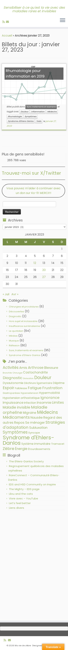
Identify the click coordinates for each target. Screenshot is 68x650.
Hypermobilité (49, 393)
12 (35, 263)
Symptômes (30, 116)
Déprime (59, 383)
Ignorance (49, 397)
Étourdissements (39, 449)
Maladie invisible (16, 407)
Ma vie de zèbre (23, 645)
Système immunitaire (35, 444)
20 (44, 270)
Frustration (52, 387)
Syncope (34, 432)
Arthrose (36, 367)
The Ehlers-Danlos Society (26, 461)
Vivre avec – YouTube (23, 498)
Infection (30, 403)
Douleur (24, 111)
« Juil (6, 294)
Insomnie (44, 402)
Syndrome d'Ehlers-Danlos (20, 121)
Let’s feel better (20, 503)
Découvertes (16, 311)
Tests (38, 121)
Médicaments (16, 417)
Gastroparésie (11, 393)
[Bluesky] (10, 22)
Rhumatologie (15, 116)
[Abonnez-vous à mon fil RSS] (4, 22)
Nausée (36, 417)
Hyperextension (29, 393)
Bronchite (7, 373)
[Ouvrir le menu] (62, 20)
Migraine (29, 413)
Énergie (21, 448)
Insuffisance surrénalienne (24, 326)
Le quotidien (16, 331)
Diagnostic (15, 316)
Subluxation (38, 427)
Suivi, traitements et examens (41, 106)
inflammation (37, 111)
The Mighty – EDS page (24, 489)
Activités (10, 367)
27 (44, 277)
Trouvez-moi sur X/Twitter (31, 173)
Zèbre (8, 448)
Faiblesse (21, 388)
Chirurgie (17, 372)
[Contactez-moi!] (8, 22)
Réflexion (14, 345)
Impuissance (13, 402)
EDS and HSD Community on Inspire (32, 484)
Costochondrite (35, 372)
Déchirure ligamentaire (38, 383)
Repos (19, 422)
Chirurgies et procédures (24, 306)
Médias (13, 336)
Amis (23, 367)
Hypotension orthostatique (21, 398)
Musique (14, 340)
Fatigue (35, 387)
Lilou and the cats (21, 494)
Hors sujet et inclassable (23, 321)
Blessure (51, 367)
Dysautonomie (13, 383)
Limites (58, 402)
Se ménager (35, 422)
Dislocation (28, 378)
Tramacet (57, 444)
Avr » (14, 294)
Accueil (7, 35)
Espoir (8, 387)
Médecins (52, 111)
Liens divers (16, 508)
